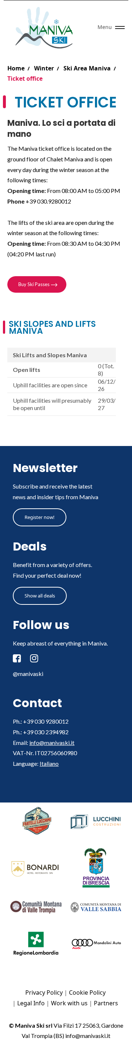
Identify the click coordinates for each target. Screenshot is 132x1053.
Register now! (40, 517)
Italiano (49, 763)
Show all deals (40, 595)
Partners (106, 1003)
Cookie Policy (87, 992)
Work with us (69, 1003)
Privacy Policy (44, 992)
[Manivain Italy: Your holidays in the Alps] (46, 28)
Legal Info (31, 1003)
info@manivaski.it (51, 742)
